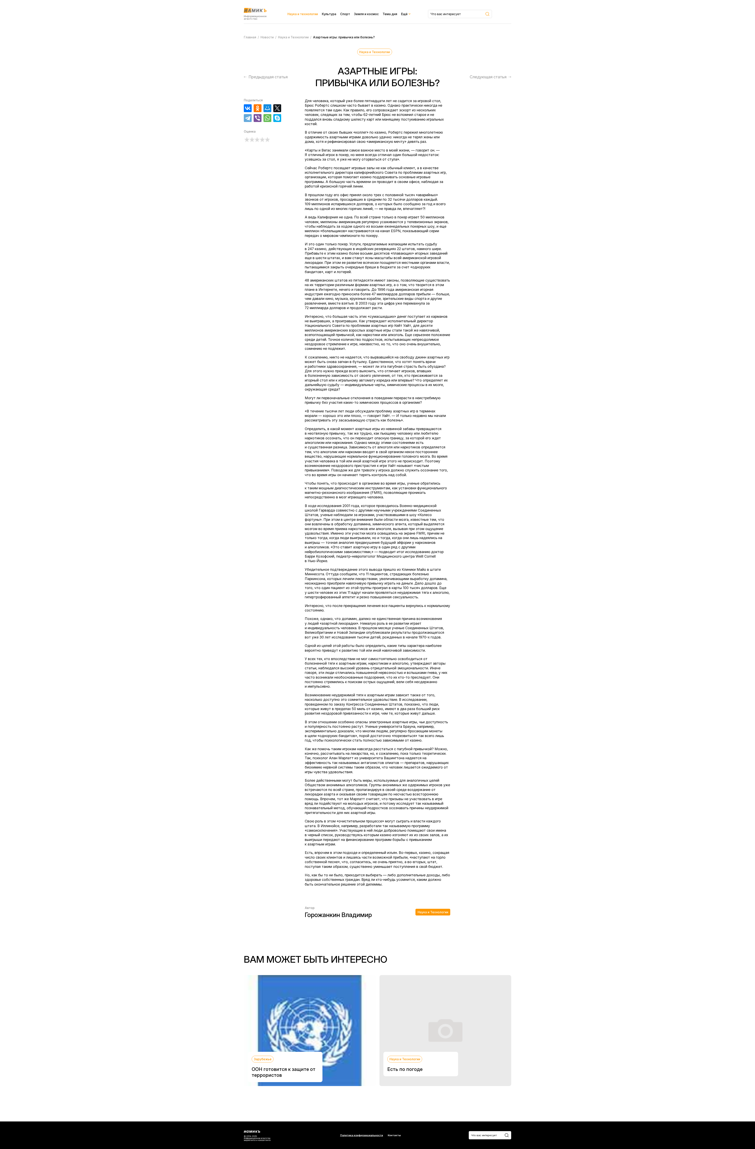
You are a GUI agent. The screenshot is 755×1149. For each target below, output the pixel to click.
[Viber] (257, 118)
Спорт (345, 14)
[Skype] (277, 118)
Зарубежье (263, 1059)
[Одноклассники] (257, 108)
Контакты (394, 1135)
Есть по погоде (405, 1069)
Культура (329, 14)
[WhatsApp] (267, 118)
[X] (277, 108)
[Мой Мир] (267, 108)
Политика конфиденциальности (361, 1135)
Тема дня (390, 14)
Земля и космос (366, 14)
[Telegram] (248, 118)
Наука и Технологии (374, 52)
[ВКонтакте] (248, 108)
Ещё (404, 14)
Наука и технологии (302, 14)
